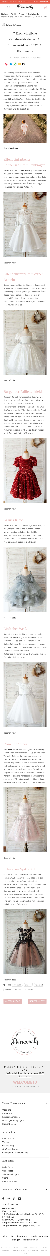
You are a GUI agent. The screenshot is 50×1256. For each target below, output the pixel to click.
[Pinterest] (15, 1198)
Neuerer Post (37, 1001)
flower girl (39, 985)
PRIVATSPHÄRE (32, 1250)
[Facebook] (4, 1198)
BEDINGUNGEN (19, 1250)
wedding (18, 989)
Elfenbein (25, 170)
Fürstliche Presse (17, 14)
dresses (28, 985)
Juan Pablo (13, 148)
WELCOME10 (25, 1082)
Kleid (10, 749)
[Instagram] (10, 1198)
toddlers (8, 989)
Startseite (4, 14)
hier (14, 263)
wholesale (29, 989)
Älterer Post (12, 1001)
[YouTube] (20, 1198)
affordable (17, 985)
